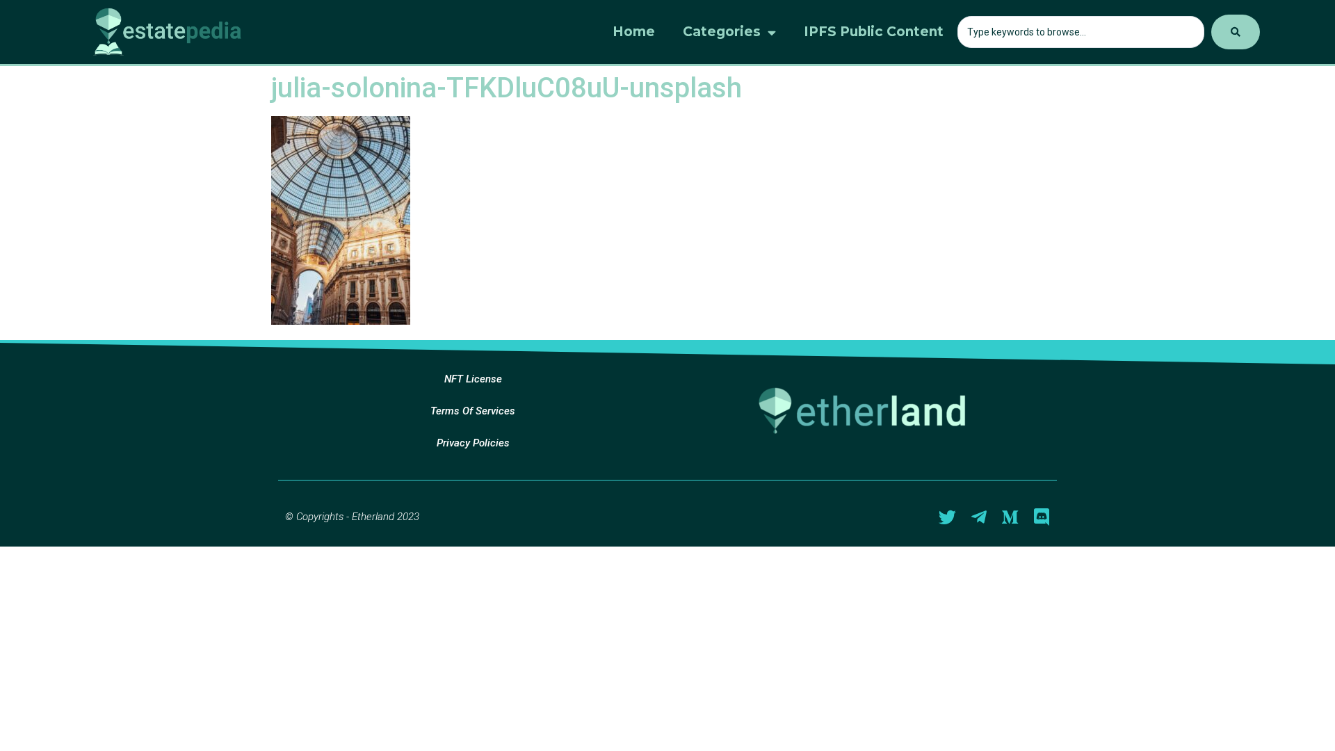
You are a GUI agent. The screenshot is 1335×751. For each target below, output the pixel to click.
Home (634, 32)
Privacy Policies (473, 443)
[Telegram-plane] (978, 517)
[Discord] (1041, 517)
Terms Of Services (472, 411)
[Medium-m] (1010, 517)
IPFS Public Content (874, 32)
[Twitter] (947, 517)
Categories (722, 32)
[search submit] (1235, 32)
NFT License (473, 379)
